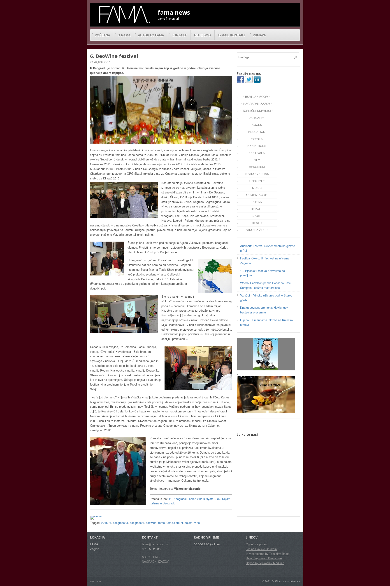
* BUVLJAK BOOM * (256, 96)
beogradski (137, 522)
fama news (95, 581)
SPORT (257, 216)
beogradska (120, 522)
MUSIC (257, 188)
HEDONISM (257, 167)
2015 (104, 522)
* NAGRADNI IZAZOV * (256, 103)
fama (161, 522)
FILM (256, 160)
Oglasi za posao (256, 544)
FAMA (275, 581)
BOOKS (257, 124)
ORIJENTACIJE (256, 195)
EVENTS (257, 138)
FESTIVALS (257, 153)
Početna (102, 35)
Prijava (259, 35)
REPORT (257, 209)
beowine (151, 522)
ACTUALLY (256, 117)
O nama (124, 35)
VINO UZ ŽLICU (256, 230)
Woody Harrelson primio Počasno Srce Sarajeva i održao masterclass (265, 285)
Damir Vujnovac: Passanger (264, 558)
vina (197, 522)
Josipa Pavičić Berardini (261, 549)
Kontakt (179, 35)
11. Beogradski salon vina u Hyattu (191, 499)
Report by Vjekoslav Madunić (265, 563)
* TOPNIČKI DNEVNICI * (256, 110)
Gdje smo (202, 35)
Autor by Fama (151, 35)
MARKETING (151, 557)
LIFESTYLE (257, 181)
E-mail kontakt (231, 35)
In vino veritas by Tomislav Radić (267, 553)
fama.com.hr (175, 522)
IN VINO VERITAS (256, 174)
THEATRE (257, 223)
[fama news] (124, 14)
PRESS (257, 202)
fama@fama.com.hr (155, 544)
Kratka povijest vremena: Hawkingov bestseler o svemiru (264, 309)
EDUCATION (256, 131)
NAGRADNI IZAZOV (155, 561)
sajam (189, 522)
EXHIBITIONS (256, 146)
